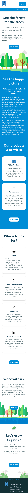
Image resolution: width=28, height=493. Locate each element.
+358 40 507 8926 (17, 488)
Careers (24, 9)
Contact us (14, 47)
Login (22, 4)
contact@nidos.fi (15, 490)
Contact (18, 9)
